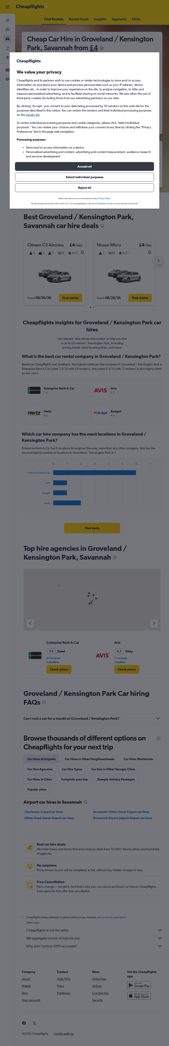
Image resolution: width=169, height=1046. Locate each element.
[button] (84, 166)
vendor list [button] (32, 115)
